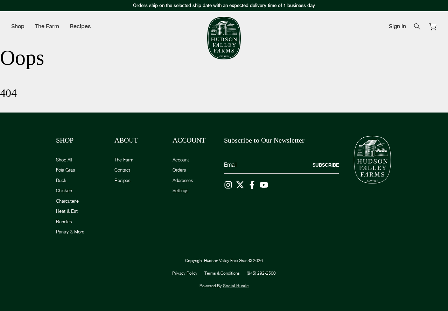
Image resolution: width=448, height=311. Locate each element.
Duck (61, 180)
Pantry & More (70, 231)
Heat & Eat (67, 211)
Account (181, 159)
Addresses (183, 180)
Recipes (80, 26)
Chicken (64, 190)
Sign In (397, 26)
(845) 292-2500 (261, 273)
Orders (179, 170)
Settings (180, 190)
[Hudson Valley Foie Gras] (224, 38)
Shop (17, 26)
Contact (122, 170)
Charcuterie (67, 201)
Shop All (64, 159)
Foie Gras (65, 170)
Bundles (64, 221)
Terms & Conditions (222, 273)
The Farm (47, 26)
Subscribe (326, 165)
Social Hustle (236, 285)
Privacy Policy (184, 273)
